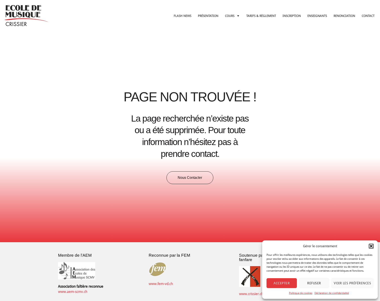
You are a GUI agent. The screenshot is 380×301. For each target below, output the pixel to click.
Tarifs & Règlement (261, 16)
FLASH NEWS (182, 16)
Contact (368, 16)
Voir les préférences (352, 283)
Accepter (282, 283)
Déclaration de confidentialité (331, 293)
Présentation (208, 16)
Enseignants (317, 16)
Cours (229, 16)
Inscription (292, 16)
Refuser (314, 283)
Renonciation (344, 16)
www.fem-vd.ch (161, 284)
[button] (371, 246)
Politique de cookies (300, 293)
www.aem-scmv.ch (72, 292)
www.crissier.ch (251, 294)
